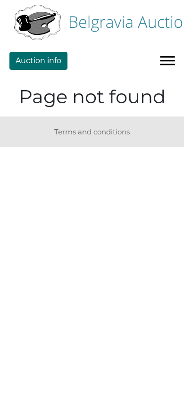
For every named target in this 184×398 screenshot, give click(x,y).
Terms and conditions (92, 131)
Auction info (38, 60)
